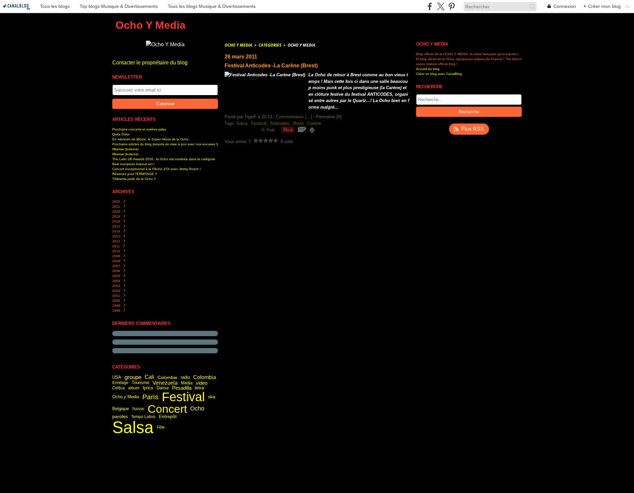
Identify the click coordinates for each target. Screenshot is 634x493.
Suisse (138, 409)
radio (185, 377)
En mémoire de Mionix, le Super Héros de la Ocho (150, 139)
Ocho (197, 409)
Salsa (133, 427)
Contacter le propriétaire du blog (150, 62)
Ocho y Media (125, 397)
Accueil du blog (428, 69)
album (133, 388)
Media (187, 383)
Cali (149, 377)
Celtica (118, 388)
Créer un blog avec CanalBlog (439, 74)
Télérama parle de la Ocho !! (134, 179)
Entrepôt (168, 416)
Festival (183, 397)
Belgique (120, 409)
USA (116, 377)
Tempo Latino (143, 417)
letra (199, 388)
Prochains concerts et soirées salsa (139, 129)
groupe (132, 377)
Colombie (167, 377)
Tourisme (140, 383)
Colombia (204, 377)
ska (211, 397)
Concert (167, 408)
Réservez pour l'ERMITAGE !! (134, 174)
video (201, 382)
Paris (150, 397)
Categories (270, 45)
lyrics (148, 388)
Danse (163, 388)
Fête (161, 427)
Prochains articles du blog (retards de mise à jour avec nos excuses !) (165, 144)
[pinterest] (451, 6)
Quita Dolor (120, 134)
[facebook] (430, 6)
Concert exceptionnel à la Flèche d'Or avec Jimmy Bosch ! (156, 169)
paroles (120, 416)
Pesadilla (182, 387)
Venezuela (165, 382)
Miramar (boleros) (125, 149)
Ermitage (120, 383)
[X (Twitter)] (441, 6)
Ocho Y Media (238, 45)
